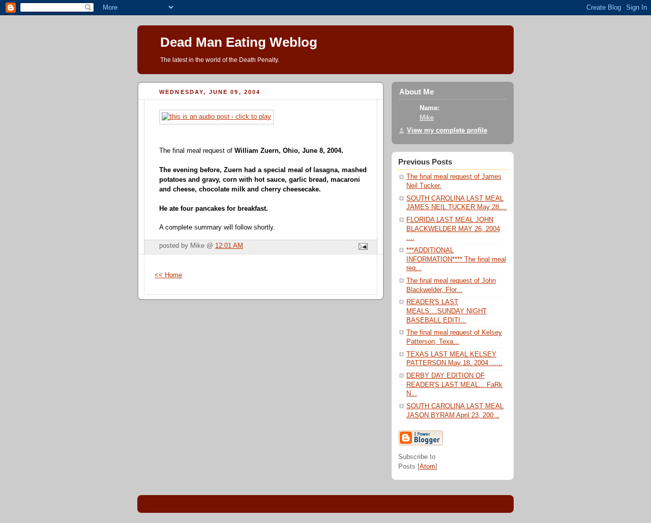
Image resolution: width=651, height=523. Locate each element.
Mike (427, 117)
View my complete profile (447, 130)
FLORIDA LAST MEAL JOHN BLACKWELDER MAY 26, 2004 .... (453, 228)
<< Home (168, 275)
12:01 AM (229, 245)
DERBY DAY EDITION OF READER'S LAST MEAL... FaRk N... (454, 384)
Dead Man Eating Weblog (238, 42)
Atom (427, 466)
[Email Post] (361, 247)
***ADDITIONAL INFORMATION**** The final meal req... (456, 259)
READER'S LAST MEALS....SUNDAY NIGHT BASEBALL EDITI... (446, 311)
